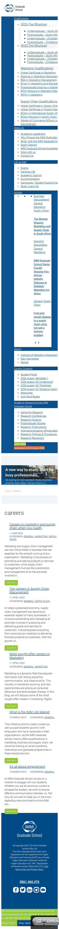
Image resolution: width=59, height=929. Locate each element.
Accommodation (30, 179)
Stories (25, 362)
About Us (19, 127)
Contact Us (27, 155)
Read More (11, 582)
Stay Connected (30, 358)
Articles (18, 192)
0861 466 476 (29, 881)
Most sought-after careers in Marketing (30, 655)
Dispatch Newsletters (40, 242)
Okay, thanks (25, 923)
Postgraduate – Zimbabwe (42, 42)
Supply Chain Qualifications (39, 101)
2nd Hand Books (30, 396)
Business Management (41, 197)
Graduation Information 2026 (29, 447)
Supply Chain (41, 210)
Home (8, 490)
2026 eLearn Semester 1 (34, 378)
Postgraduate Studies (33, 423)
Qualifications (21, 18)
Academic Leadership (33, 133)
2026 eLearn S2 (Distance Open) (39, 389)
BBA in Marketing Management (39, 80)
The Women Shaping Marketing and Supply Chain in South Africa (42, 226)
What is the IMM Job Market (30, 712)
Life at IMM (20, 162)
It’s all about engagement (27, 766)
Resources (27, 392)
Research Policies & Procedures (39, 434)
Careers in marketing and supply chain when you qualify (33, 526)
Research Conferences (33, 416)
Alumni (17, 348)
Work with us (28, 152)
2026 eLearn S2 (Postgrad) (36, 385)
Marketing (39, 207)
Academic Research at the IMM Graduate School (31, 404)
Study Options (29, 144)
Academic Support (31, 175)
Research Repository (32, 438)
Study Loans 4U (30, 186)
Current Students (23, 368)
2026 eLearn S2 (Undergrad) (37, 381)
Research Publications (33, 427)
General (38, 203)
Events (24, 168)
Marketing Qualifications (37, 68)
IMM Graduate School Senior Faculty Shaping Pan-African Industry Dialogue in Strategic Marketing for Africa (42, 277)
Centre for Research (32, 412)
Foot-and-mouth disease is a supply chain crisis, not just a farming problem (42, 324)
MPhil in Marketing (31, 94)
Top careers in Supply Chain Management (29, 590)
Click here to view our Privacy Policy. (31, 868)
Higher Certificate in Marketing (38, 72)
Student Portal (29, 374)
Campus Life (28, 171)
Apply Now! (20, 444)
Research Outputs (31, 419)
